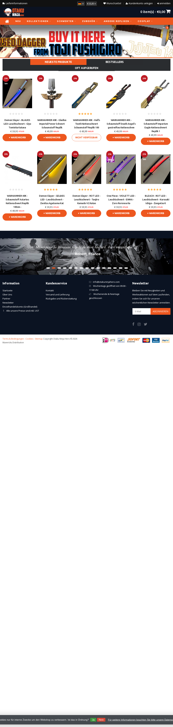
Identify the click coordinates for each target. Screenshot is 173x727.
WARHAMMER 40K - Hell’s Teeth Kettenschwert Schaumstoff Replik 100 (86, 124)
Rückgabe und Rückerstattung (61, 298)
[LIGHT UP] (86, 41)
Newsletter (8, 302)
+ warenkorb (17, 137)
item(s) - (152, 11)
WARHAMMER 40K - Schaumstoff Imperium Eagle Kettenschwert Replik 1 (156, 126)
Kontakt (50, 290)
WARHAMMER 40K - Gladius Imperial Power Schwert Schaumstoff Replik (51, 124)
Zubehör (88, 21)
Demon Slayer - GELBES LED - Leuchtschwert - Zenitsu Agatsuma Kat (52, 199)
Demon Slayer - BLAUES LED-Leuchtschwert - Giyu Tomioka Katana (17, 124)
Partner (6, 298)
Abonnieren (160, 311)
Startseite (8, 290)
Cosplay (144, 21)
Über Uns (7, 294)
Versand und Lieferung (57, 294)
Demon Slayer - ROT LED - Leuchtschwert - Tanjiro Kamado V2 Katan (86, 199)
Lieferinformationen (16, 3)
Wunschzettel (113, 3)
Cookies (29, 338)
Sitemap (39, 338)
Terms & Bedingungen (13, 338)
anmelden (165, 3)
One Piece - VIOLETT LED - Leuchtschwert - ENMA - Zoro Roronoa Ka (121, 199)
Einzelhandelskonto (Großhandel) (20, 306)
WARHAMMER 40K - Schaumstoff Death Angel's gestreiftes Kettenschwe (121, 124)
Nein (101, 719)
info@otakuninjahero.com (106, 281)
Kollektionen (37, 21)
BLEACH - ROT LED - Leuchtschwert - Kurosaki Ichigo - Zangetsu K (155, 199)
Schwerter (65, 21)
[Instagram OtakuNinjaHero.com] (141, 324)
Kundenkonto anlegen (141, 3)
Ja (93, 719)
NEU (18, 21)
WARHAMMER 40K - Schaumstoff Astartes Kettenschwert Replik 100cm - (17, 201)
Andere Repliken (116, 21)
